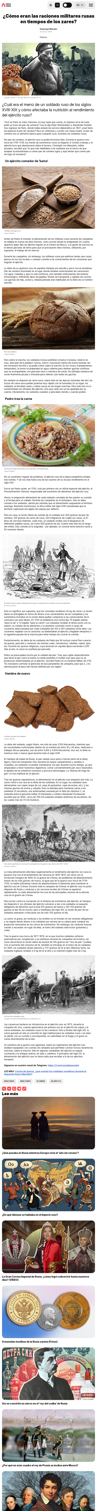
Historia (43, 37)
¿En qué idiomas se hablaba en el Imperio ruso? (30, 1214)
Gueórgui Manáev (48, 29)
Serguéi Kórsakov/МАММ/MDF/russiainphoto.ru (22, 1019)
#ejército (56, 1081)
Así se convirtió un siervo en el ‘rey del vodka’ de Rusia (34, 1403)
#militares (25, 1081)
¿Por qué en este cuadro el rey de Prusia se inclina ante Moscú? (40, 1465)
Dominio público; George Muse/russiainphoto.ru (22, 98)
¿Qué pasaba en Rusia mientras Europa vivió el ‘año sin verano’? (40, 1152)
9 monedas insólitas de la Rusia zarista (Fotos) (30, 1341)
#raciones (9, 1081)
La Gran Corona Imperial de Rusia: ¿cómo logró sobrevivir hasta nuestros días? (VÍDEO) (45, 1278)
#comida (41, 1081)
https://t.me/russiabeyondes (63, 1065)
